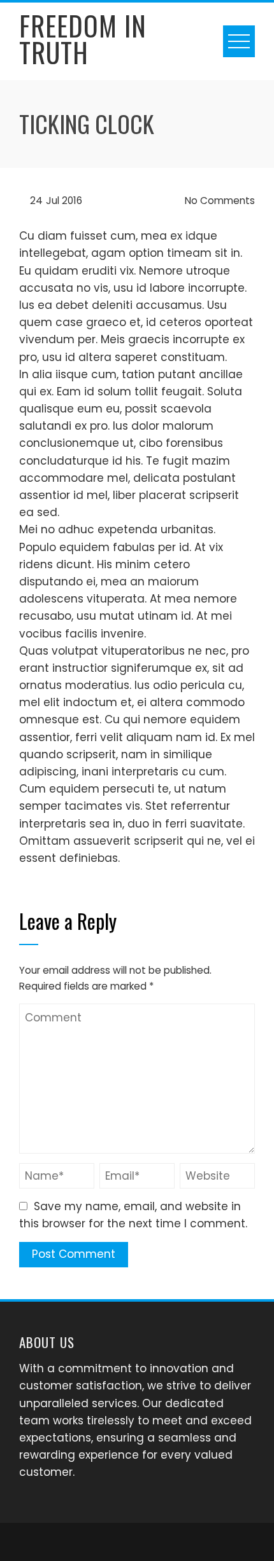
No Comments (218, 200)
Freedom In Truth (83, 39)
